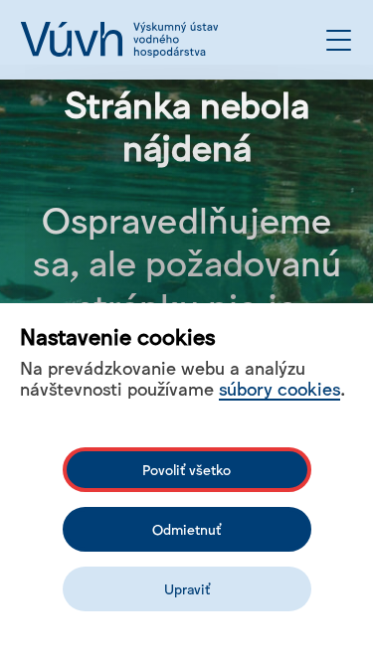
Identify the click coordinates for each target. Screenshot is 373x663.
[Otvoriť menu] (338, 40)
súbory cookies (279, 388)
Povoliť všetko (186, 469)
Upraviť (187, 588)
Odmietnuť (186, 529)
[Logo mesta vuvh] (119, 40)
